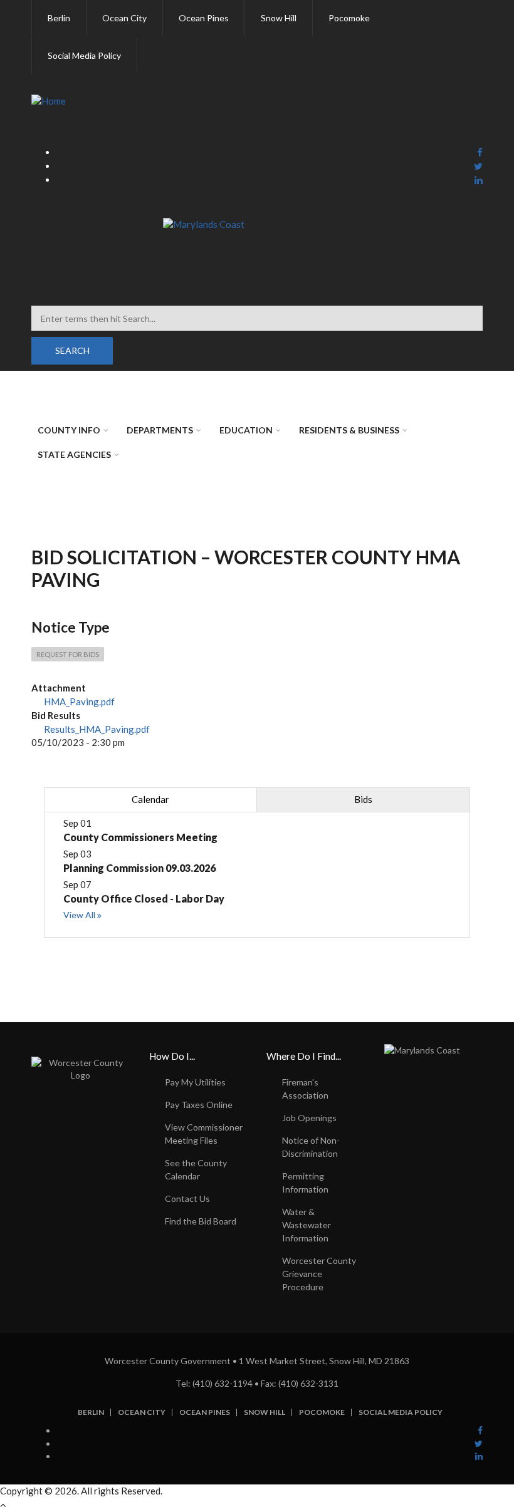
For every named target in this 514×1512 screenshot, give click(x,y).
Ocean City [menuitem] (124, 18)
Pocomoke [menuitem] (349, 18)
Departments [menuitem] (160, 430)
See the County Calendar (196, 1169)
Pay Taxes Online (199, 1104)
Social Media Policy (401, 1412)
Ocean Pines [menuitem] (204, 18)
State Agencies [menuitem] (74, 454)
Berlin (91, 1412)
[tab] (150, 799)
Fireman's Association (305, 1088)
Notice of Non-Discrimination (311, 1147)
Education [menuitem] (246, 430)
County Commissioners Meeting (140, 837)
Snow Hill (264, 1412)
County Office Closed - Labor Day (143, 898)
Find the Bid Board (200, 1221)
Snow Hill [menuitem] (278, 18)
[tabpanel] (257, 875)
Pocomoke (322, 1412)
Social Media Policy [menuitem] (84, 55)
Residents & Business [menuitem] (349, 430)
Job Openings (309, 1117)
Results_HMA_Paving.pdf (97, 729)
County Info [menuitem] (69, 430)
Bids (363, 799)
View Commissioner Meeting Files (204, 1134)
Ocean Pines (204, 1412)
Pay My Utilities (195, 1082)
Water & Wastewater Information (306, 1224)
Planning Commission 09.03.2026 (139, 868)
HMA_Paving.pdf (79, 701)
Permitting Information (305, 1182)
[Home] (48, 100)
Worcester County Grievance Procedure (319, 1273)
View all (79, 914)
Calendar (150, 799)
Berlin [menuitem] (59, 18)
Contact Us (187, 1198)
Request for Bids (67, 654)
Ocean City (141, 1412)
